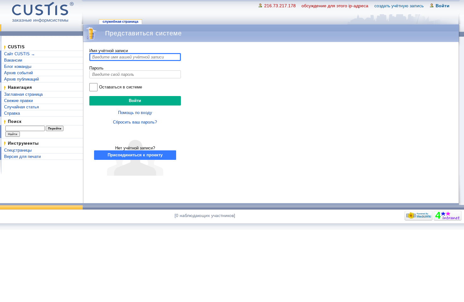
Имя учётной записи (108, 50)
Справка (12, 113)
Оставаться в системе (120, 87)
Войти (442, 5)
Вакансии (13, 60)
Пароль (96, 68)
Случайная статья (21, 107)
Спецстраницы (18, 150)
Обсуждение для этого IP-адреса (334, 5)
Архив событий (18, 72)
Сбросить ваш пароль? (135, 122)
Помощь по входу (135, 112)
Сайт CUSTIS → (19, 53)
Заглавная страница (23, 94)
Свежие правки (18, 100)
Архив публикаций (21, 79)
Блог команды (17, 66)
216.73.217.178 (280, 5)
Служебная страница (120, 21)
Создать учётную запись (399, 5)
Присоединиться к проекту (135, 155)
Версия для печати (22, 156)
